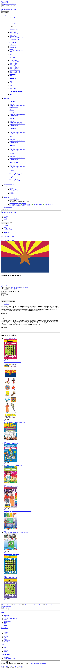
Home (5, 227)
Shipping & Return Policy (10, 658)
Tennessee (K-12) (14, 36)
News (5, 647)
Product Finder (7, 228)
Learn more (6, 630)
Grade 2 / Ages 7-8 (14, 64)
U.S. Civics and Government (16, 50)
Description (6, 304)
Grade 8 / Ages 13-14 (15, 72)
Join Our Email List (14, 199)
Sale (11, 54)
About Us (12, 188)
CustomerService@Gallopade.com (18, 203)
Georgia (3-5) (13, 23)
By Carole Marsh (5, 286)
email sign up (4, 607)
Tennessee (12, 145)
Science (11, 46)
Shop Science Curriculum (16, 122)
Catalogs (12, 193)
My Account (6, 657)
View (5, 360)
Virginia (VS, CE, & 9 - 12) (16, 37)
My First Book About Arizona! (11, 443)
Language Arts (13, 47)
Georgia (12, 118)
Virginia (12, 153)
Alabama (12, 101)
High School (12, 74)
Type (11, 81)
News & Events (13, 189)
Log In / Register (5, 1)
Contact (3, 2)
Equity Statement (14, 190)
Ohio (11, 136)
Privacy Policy (9, 666)
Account (6, 216)
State (11, 85)
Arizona (13, 236)
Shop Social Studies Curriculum (17, 105)
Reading (11, 49)
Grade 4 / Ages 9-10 (14, 67)
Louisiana (13, 128)
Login (5, 215)
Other (11, 51)
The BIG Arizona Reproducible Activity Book (14, 422)
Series (11, 83)
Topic (11, 82)
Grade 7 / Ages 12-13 (15, 71)
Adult (11, 75)
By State (7, 236)
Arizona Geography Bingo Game (11, 554)
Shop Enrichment (14, 107)
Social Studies (13, 45)
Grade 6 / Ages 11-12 (15, 70)
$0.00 (7, 2)
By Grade (12, 57)
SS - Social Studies (15, 287)
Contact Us (6, 197)
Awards (11, 192)
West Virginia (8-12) (14, 39)
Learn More (12, 104)
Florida (12, 110)
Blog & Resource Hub (9, 184)
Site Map (3, 666)
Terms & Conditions (18, 666)
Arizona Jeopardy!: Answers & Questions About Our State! (17, 511)
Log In (12, 170)
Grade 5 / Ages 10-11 (15, 68)
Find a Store (13, 88)
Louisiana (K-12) (14, 33)
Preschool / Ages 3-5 (14, 60)
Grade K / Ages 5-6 (14, 61)
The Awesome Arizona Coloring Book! (13, 465)
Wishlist (5, 217)
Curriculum (13, 18)
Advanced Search (5, 8)
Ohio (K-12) (12, 35)
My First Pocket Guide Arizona (11, 486)
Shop (5, 15)
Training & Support (16, 174)
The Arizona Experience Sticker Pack (12, 362)
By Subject (13, 42)
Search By (13, 78)
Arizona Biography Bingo (10, 338)
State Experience (13, 288)
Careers (11, 195)
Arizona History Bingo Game (10, 577)
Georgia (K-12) (13, 32)
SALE (5, 625)
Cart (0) (5, 219)
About (5, 186)
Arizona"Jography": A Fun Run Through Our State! (16, 532)
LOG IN (6, 641)
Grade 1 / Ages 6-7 (14, 63)
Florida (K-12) (13, 31)
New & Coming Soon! (16, 91)
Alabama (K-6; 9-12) (14, 29)
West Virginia (14, 162)
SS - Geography (24, 287)
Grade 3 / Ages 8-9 (14, 66)
